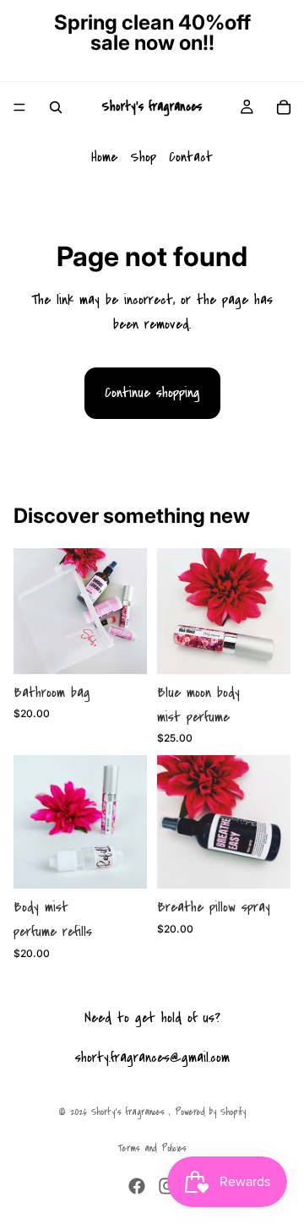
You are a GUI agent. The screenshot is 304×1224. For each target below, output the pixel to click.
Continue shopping (152, 392)
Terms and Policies (152, 1148)
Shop (143, 156)
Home (104, 156)
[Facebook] (137, 1186)
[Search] (55, 107)
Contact (191, 156)
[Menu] (19, 107)
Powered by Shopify (210, 1112)
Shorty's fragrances (130, 1112)
